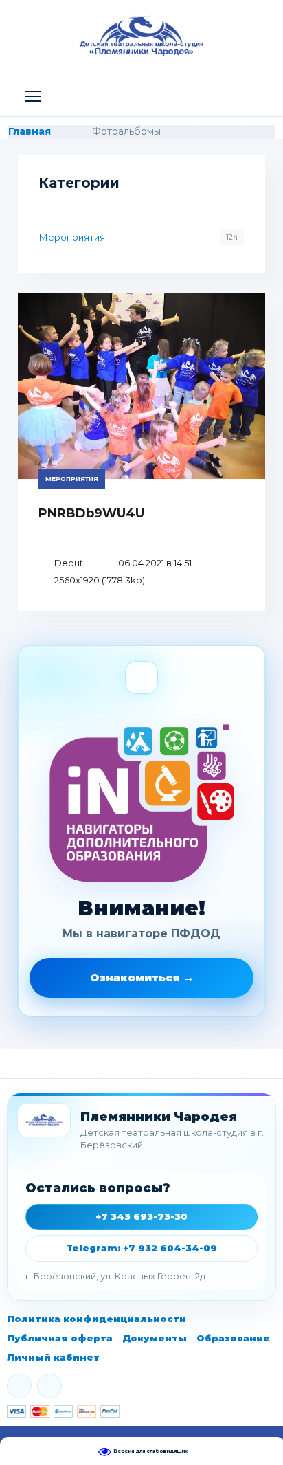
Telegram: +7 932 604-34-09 (141, 1247)
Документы (154, 1337)
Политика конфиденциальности (96, 1318)
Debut (68, 562)
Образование (233, 1337)
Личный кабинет (53, 1357)
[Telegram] (49, 1386)
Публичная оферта (60, 1337)
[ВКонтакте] (19, 1386)
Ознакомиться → (142, 977)
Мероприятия (72, 237)
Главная (29, 131)
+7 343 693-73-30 (141, 1216)
